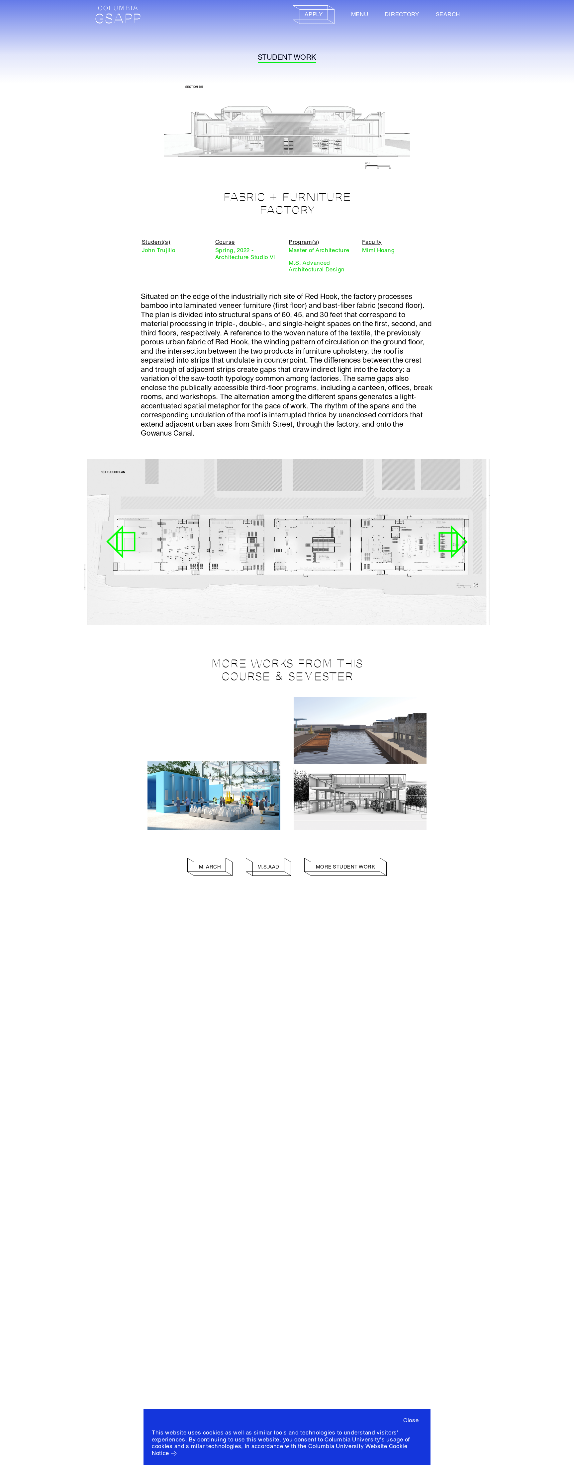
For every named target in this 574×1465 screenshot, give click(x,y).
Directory (402, 14)
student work (287, 57)
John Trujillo (158, 250)
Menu (359, 14)
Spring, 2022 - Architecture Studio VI (245, 253)
